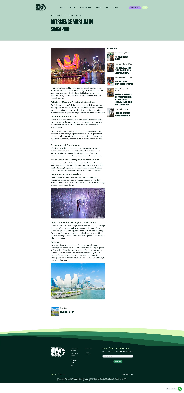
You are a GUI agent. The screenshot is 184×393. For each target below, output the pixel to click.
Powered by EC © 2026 (127, 374)
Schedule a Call (135, 7)
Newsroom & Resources (74, 349)
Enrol (145, 7)
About (107, 7)
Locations (62, 7)
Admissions (98, 7)
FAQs (72, 365)
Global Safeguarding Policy (74, 361)
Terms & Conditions (88, 353)
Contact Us (115, 7)
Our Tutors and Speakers (85, 7)
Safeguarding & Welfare (74, 354)
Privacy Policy (88, 348)
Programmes (72, 7)
